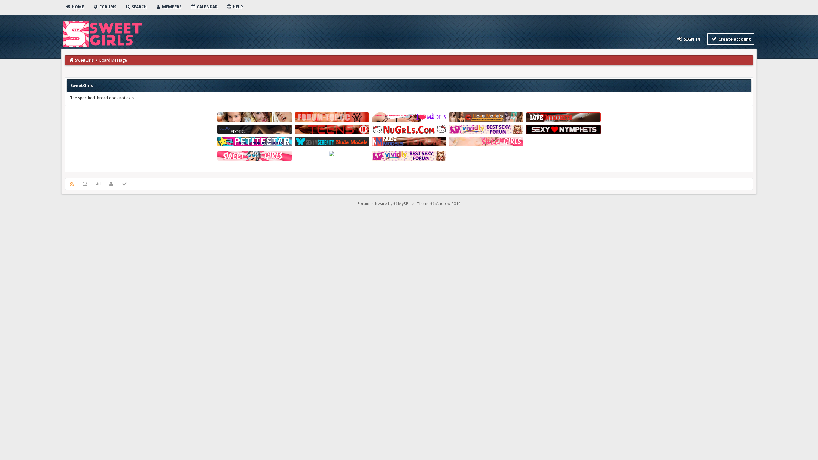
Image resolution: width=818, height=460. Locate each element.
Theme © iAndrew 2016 (438, 203)
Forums (107, 6)
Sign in (691, 39)
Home (77, 6)
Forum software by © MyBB (383, 203)
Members (171, 6)
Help (237, 6)
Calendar (207, 6)
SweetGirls (84, 60)
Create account (734, 39)
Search (139, 6)
